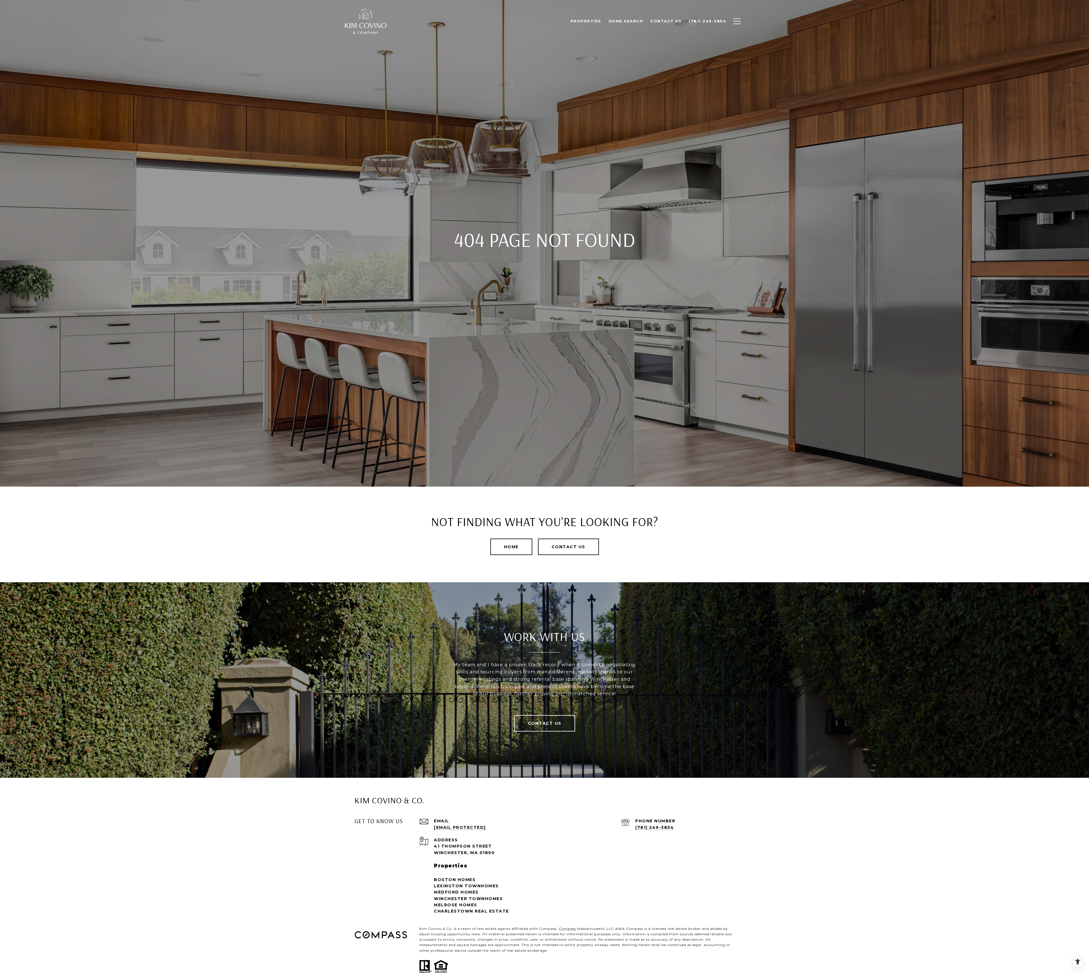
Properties (586, 21)
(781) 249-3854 (654, 827)
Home (511, 546)
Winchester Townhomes (468, 898)
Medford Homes (456, 892)
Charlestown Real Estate (471, 911)
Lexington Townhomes (466, 885)
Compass (567, 928)
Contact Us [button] (568, 546)
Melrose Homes (455, 904)
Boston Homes (455, 879)
